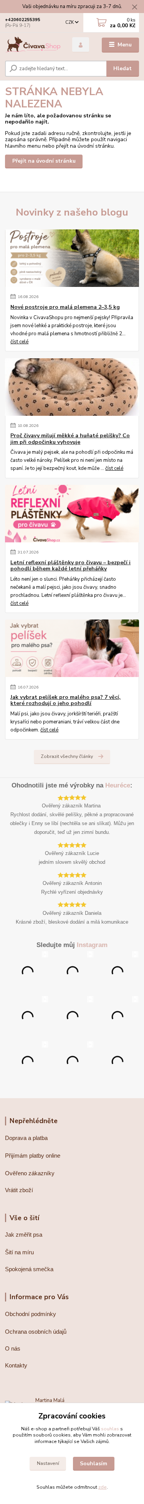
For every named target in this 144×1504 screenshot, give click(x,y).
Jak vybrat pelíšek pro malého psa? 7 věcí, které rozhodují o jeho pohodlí (65, 700)
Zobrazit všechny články (67, 756)
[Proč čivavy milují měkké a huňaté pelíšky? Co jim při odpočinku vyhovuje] (72, 387)
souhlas (110, 1429)
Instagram (92, 945)
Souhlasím (93, 1463)
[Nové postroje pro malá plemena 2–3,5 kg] (72, 258)
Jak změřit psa (23, 1234)
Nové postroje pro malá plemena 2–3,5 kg (65, 307)
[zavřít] (134, 7)
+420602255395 (22, 20)
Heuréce (117, 785)
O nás (12, 1348)
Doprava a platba (26, 1138)
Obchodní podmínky (30, 1314)
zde (102, 1487)
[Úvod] (33, 45)
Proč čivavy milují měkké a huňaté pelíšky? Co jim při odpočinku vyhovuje (70, 439)
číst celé (19, 341)
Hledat (122, 68)
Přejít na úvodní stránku (44, 161)
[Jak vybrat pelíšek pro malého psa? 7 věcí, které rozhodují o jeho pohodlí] (72, 648)
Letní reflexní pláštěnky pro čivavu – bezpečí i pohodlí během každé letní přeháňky (70, 566)
